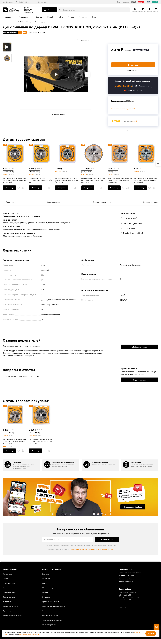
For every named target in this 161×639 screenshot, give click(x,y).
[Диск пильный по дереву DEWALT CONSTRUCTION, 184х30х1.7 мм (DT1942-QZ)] (15, 153)
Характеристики (53, 202)
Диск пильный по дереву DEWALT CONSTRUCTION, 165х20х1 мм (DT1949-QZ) (146, 180)
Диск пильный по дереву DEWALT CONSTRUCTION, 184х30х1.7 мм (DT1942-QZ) (15, 180)
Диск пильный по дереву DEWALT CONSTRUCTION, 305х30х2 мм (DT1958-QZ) (93, 180)
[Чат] (156, 627)
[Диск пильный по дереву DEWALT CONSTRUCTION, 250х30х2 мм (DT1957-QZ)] (15, 415)
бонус (11, 435)
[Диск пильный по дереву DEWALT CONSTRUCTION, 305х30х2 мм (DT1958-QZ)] (93, 153)
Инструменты (7, 574)
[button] (158, 163)
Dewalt (50, 17)
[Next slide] (87, 74)
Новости (122, 607)
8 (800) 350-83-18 (25, 2)
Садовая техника (9, 592)
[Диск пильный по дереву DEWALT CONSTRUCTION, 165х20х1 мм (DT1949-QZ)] (146, 153)
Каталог (51, 10)
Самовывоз (46, 578)
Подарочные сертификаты (12, 615)
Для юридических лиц (50, 615)
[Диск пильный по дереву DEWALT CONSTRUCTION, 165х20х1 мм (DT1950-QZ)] (120, 153)
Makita (60, 17)
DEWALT (21, 22)
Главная (5, 22)
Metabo (71, 17)
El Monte (9, 2)
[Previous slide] (24, 74)
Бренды (39, 17)
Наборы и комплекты (10, 606)
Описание (10, 202)
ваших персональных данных (29, 634)
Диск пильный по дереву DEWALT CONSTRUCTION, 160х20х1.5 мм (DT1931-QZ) (67, 180)
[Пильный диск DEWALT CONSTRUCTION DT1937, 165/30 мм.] (41, 153)
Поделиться (157, 40)
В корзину (133, 65)
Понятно (151, 633)
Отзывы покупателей (102, 202)
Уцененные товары (10, 611)
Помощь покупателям (51, 569)
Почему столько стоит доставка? (123, 109)
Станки (5, 578)
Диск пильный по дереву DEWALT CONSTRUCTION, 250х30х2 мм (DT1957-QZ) (15, 441)
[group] (21, 465)
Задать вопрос (139, 380)
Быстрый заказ (133, 70)
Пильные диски (41, 22)
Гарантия (45, 592)
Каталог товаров (10, 569)
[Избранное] (18, 187)
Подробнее (80, 497)
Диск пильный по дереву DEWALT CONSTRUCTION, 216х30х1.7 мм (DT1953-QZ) (41, 441)
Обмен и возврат (48, 588)
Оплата (44, 583)
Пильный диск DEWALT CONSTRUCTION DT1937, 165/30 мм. (40, 180)
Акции (8, 17)
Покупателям (42, 2)
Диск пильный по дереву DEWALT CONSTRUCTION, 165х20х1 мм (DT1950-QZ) (120, 180)
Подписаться (106, 539)
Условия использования (104, 549)
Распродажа (23, 17)
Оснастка (29, 22)
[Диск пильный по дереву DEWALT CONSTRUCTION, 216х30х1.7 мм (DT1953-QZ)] (41, 415)
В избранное (152, 40)
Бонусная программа (49, 625)
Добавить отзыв (139, 347)
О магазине (46, 597)
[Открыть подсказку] (101, 295)
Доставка (45, 574)
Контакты (45, 611)
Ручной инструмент (10, 583)
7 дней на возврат (58, 114)
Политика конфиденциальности (82, 549)
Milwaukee (83, 17)
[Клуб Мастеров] (11, 9)
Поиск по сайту (69, 10)
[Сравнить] (22, 187)
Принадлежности (9, 597)
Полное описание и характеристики (121, 130)
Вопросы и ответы (150, 202)
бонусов (11, 174)
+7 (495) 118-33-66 (126, 575)
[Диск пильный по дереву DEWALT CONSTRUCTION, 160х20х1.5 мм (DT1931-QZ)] (67, 153)
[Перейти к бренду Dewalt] (116, 121)
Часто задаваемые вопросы (52, 620)
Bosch (94, 17)
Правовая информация (50, 602)
